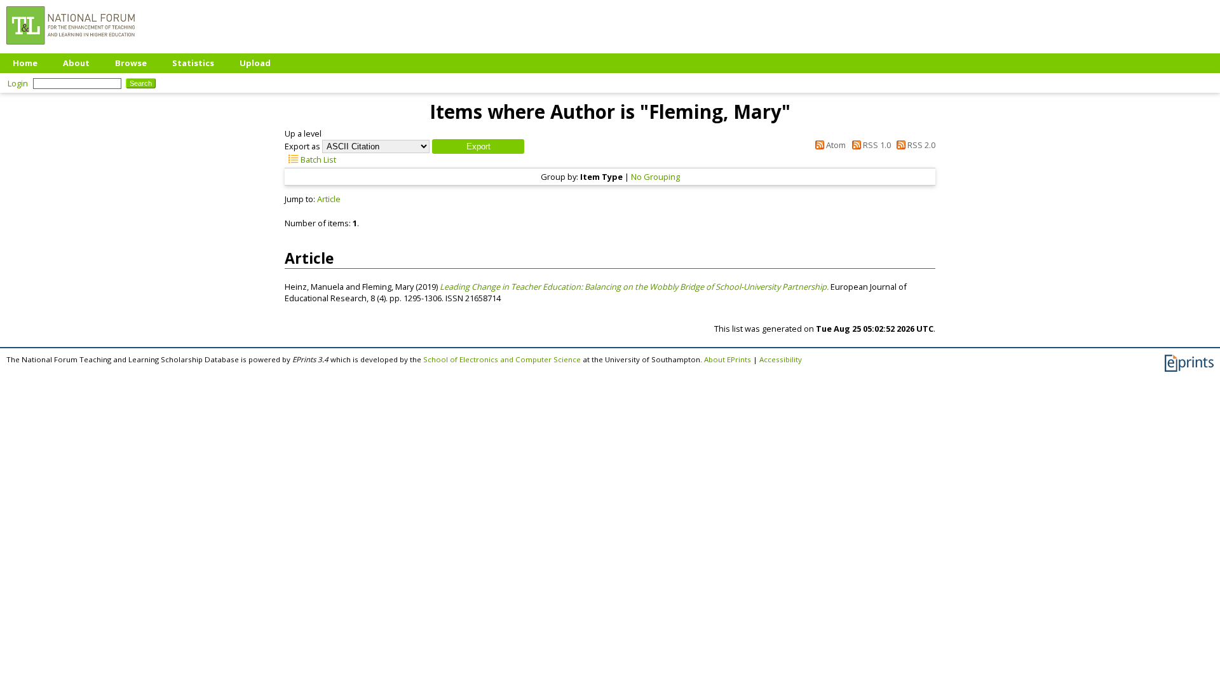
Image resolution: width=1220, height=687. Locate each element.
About (76, 63)
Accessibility (780, 359)
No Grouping (655, 176)
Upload (255, 63)
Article (329, 199)
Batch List (317, 159)
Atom (835, 145)
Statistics (193, 63)
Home (25, 63)
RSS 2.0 (920, 145)
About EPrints (727, 359)
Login (18, 83)
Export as (302, 146)
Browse (131, 63)
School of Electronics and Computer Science (502, 359)
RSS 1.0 (875, 145)
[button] (478, 146)
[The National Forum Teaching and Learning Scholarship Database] (70, 47)
